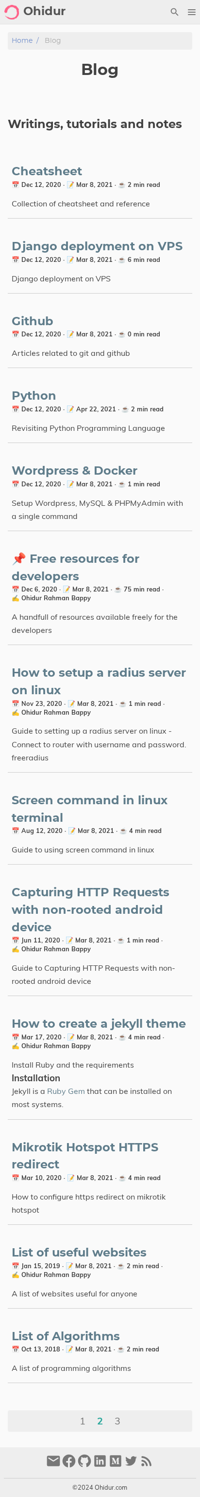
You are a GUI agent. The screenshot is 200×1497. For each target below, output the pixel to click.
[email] (53, 1465)
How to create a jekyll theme (99, 1024)
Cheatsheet (47, 172)
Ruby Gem (66, 1091)
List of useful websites (79, 1253)
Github (32, 322)
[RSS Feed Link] (146, 1465)
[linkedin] (100, 1465)
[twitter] (131, 1465)
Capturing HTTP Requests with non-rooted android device (90, 910)
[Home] (11, 12)
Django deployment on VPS (97, 247)
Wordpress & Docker (74, 471)
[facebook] (69, 1465)
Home (22, 40)
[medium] (115, 1465)
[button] (191, 12)
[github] (84, 1465)
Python (34, 396)
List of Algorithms (66, 1337)
